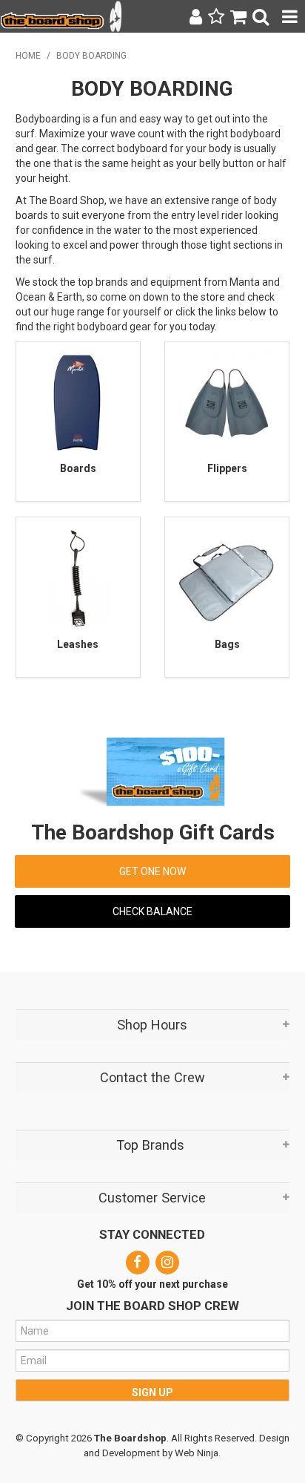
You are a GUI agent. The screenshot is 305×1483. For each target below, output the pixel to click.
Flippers (227, 468)
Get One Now (152, 871)
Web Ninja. (198, 1453)
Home (28, 55)
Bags (227, 644)
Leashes (77, 644)
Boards (78, 468)
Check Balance (152, 911)
